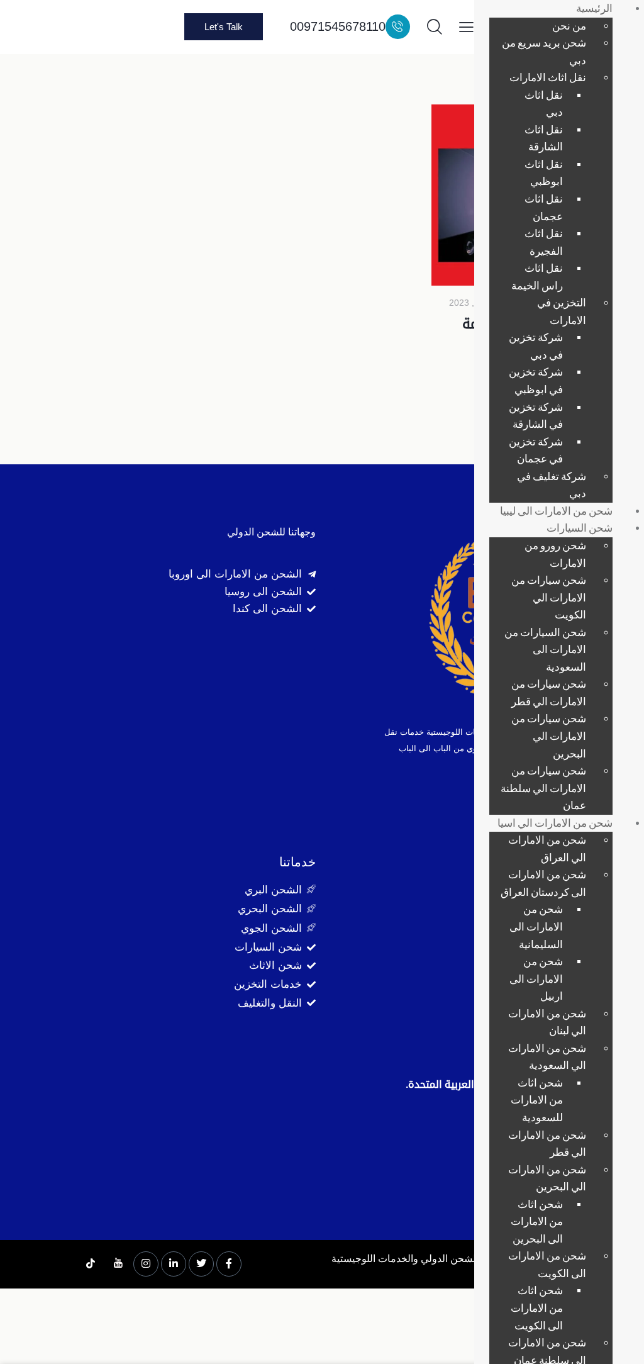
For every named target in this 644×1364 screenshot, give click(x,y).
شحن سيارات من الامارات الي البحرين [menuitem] (548, 735)
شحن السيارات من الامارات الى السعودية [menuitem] (545, 649)
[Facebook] (229, 1264)
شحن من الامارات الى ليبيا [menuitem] (556, 510)
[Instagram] (145, 1264)
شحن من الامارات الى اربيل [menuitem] (536, 978)
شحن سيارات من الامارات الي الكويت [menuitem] (548, 597)
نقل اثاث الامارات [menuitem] (547, 77)
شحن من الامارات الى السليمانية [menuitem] (536, 926)
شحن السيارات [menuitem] (580, 527)
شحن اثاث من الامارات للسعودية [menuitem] (537, 1100)
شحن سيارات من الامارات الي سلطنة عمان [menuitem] (543, 788)
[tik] (90, 1264)
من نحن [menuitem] (569, 25)
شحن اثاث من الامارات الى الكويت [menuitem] (537, 1307)
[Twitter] (201, 1264)
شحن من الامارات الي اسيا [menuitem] (555, 822)
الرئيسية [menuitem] (594, 7)
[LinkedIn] (173, 1264)
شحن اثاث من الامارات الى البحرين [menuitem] (537, 1221)
